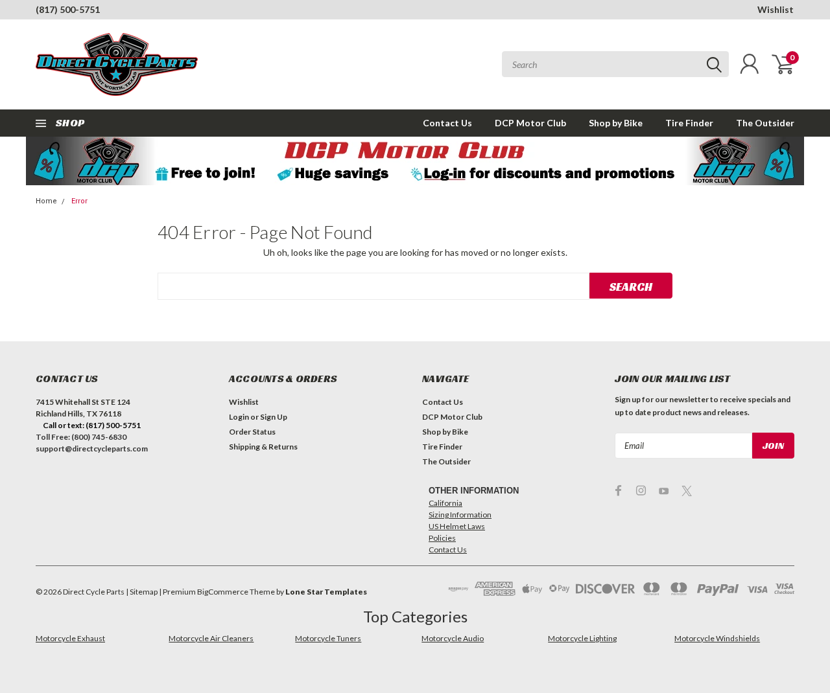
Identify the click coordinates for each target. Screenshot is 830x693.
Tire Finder (689, 122)
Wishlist (775, 9)
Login (239, 417)
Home (46, 201)
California (445, 503)
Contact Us (447, 122)
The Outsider (765, 122)
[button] (415, 161)
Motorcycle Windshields (717, 638)
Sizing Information (460, 514)
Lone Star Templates (326, 591)
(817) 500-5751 (68, 9)
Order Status (252, 432)
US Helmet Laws (457, 526)
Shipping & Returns (263, 446)
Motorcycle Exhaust (70, 638)
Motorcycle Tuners (328, 638)
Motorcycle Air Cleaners (211, 638)
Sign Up (273, 417)
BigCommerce (222, 591)
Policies (442, 538)
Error (79, 201)
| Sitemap (142, 591)
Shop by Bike (616, 122)
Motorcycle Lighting (582, 638)
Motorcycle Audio (452, 638)
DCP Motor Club (530, 122)
